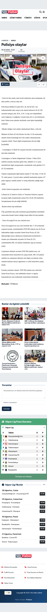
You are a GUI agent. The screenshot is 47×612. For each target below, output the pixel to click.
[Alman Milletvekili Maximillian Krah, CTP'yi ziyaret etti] (12, 335)
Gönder (6, 409)
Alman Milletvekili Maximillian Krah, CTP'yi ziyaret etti (11, 344)
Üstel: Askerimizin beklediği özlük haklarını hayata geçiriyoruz (34, 344)
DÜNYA (37, 18)
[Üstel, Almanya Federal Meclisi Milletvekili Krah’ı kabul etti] (12, 313)
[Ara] (40, 12)
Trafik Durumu (9, 572)
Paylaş (6, 84)
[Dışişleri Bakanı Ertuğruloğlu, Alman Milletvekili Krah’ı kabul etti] (34, 356)
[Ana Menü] (44, 12)
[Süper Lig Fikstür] (44, 485)
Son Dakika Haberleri (34, 578)
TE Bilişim (29, 600)
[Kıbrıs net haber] (9, 12)
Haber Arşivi (8, 583)
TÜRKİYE (27, 18)
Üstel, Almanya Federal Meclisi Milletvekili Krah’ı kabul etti (11, 323)
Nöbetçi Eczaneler (10, 567)
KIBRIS (4, 18)
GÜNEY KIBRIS (16, 18)
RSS (8, 593)
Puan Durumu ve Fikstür (35, 572)
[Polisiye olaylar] (23, 68)
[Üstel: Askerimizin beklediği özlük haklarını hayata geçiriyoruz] (34, 335)
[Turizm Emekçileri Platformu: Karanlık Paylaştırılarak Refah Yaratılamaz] (12, 356)
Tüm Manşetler (9, 578)
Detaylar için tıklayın (23, 477)
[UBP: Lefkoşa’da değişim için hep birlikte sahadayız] (34, 313)
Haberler (4, 40)
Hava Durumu (32, 567)
